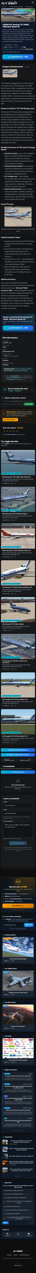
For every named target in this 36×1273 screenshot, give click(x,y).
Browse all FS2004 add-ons (19, 750)
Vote (5, 1222)
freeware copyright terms (14, 377)
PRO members (8, 370)
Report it (11, 379)
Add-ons (4, 6)
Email (5, 809)
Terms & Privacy (24, 1255)
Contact (9, 1255)
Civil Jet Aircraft (29, 6)
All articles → (18, 1176)
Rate (16, 45)
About (15, 1255)
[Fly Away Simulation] (15, 2)
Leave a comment (19, 772)
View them (28, 404)
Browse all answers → (18, 1130)
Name (5, 802)
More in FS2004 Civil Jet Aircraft (19, 755)
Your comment (8, 821)
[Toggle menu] (33, 2)
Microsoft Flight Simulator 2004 (16, 6)
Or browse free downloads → (18, 910)
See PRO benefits (9, 419)
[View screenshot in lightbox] (32, 19)
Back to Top (18, 1265)
